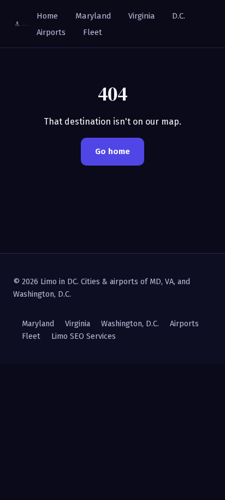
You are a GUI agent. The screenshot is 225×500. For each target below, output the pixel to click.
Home (47, 16)
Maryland (93, 16)
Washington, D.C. (130, 323)
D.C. (178, 16)
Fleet (92, 32)
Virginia (141, 16)
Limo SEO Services (83, 336)
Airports (51, 32)
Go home (112, 151)
